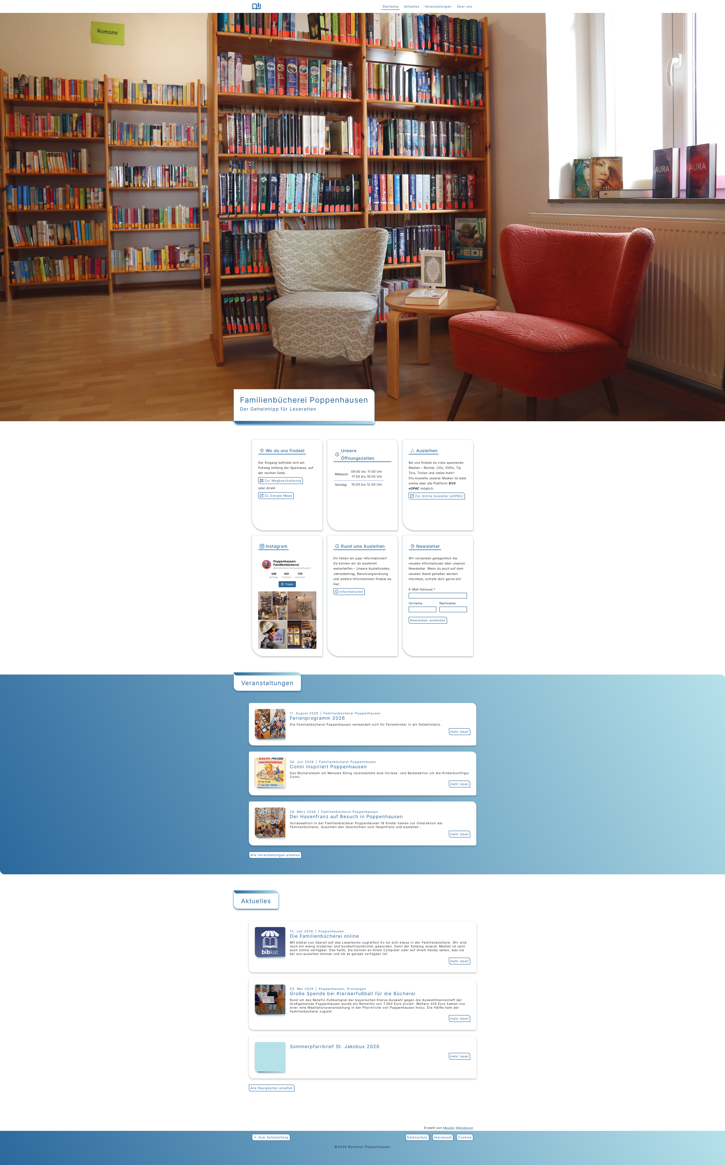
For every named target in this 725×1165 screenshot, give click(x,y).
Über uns (464, 6)
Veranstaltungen (438, 6)
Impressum (443, 1137)
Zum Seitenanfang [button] (273, 1137)
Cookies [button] (465, 1137)
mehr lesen (459, 732)
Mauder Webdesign (458, 1128)
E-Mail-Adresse (421, 589)
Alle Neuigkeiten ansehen (271, 1088)
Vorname (415, 603)
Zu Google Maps (278, 495)
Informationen (351, 592)
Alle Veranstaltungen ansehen (275, 855)
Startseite (390, 6)
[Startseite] (256, 6)
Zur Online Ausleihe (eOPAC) (439, 496)
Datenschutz (417, 1137)
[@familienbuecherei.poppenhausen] (266, 564)
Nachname (447, 603)
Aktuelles (411, 6)
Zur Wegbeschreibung (283, 481)
